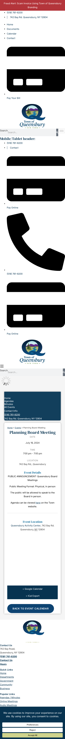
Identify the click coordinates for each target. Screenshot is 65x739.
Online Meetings (9, 701)
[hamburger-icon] (61, 131)
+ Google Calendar (33, 588)
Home (7, 398)
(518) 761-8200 (12, 414)
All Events (9, 407)
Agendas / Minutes (10, 697)
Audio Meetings (8, 705)
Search (4, 130)
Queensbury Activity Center (26, 525)
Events (18, 428)
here (38, 502)
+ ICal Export (32, 595)
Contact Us (6, 660)
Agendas (9, 401)
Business (5, 688)
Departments (7, 676)
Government (6, 680)
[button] (32, 366)
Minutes (8, 404)
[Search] (57, 132)
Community (6, 684)
